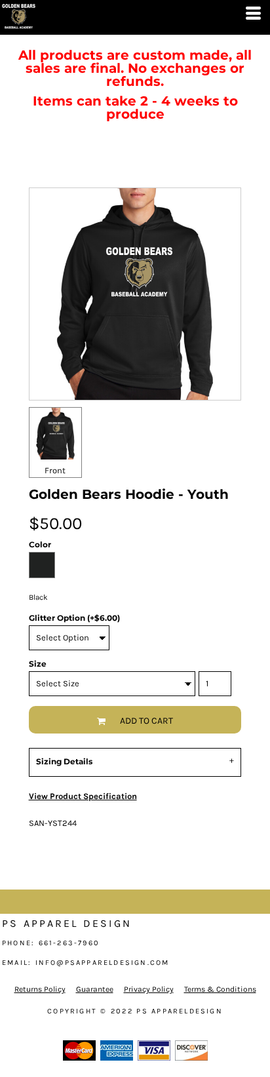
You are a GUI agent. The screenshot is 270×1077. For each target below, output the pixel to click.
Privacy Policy (149, 989)
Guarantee (94, 989)
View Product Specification (83, 796)
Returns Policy (40, 989)
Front (55, 470)
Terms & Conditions (220, 989)
